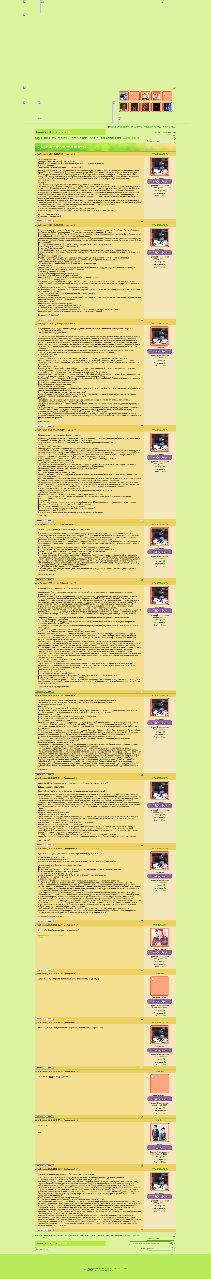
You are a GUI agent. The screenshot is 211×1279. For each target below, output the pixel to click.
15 (77, 1169)
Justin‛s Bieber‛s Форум (45, 138)
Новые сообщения (119, 127)
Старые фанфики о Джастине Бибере (105, 138)
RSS (173, 127)
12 (77, 1022)
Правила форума (153, 127)
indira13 (160, 974)
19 (65, 132)
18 (62, 132)
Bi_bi (159, 1120)
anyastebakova (160, 154)
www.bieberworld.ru (106, 1269)
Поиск (166, 127)
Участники (136, 127)
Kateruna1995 (160, 925)
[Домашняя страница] (50, 221)
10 (77, 925)
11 (76, 974)
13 (77, 1071)
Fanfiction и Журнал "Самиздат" (72, 138)
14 (77, 1120)
